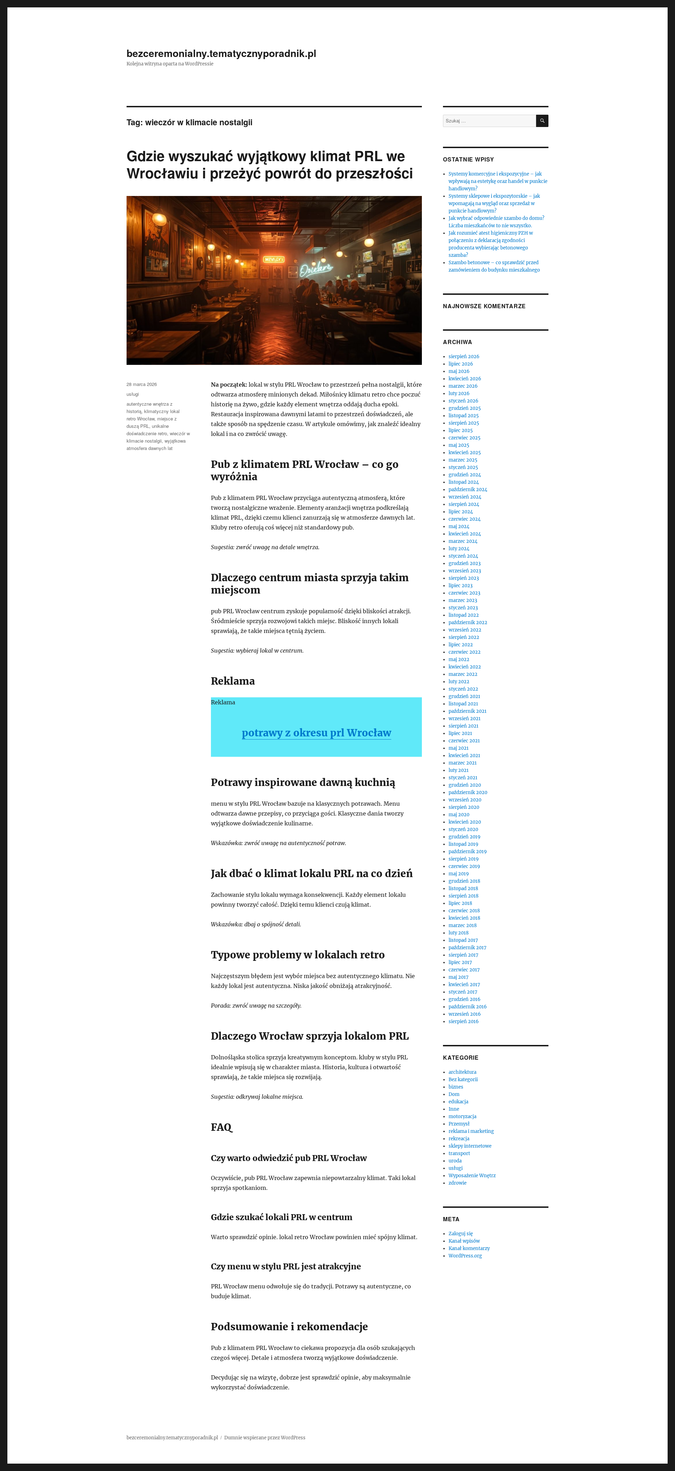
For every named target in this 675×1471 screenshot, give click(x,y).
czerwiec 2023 (464, 593)
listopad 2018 (463, 889)
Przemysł (459, 1124)
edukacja (458, 1102)
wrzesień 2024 (465, 497)
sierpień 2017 (463, 955)
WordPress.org (465, 1256)
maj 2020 (459, 815)
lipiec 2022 (461, 645)
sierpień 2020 (464, 807)
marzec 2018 (463, 925)
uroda (455, 1161)
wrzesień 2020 (465, 800)
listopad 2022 (464, 615)
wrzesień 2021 (465, 719)
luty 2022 (459, 682)
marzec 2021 (463, 763)
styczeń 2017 (463, 992)
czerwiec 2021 (464, 741)
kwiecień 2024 (465, 534)
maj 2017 (459, 977)
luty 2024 (459, 549)
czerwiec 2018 (464, 911)
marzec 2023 (463, 600)
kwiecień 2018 (464, 918)
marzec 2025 (463, 460)
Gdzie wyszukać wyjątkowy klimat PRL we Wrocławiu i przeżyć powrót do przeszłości (270, 164)
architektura (462, 1072)
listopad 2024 (464, 482)
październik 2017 (468, 948)
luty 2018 (459, 933)
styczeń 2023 (463, 608)
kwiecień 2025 (465, 453)
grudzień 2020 (465, 785)
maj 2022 (459, 659)
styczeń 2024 (463, 556)
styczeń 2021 (463, 778)
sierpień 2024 (464, 504)
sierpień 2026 (464, 357)
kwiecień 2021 (464, 756)
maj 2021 (459, 748)
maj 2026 (459, 371)
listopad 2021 (463, 704)
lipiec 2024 (461, 512)
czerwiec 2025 (465, 438)
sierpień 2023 (464, 578)
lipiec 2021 (460, 733)
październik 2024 (468, 490)
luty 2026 (459, 394)
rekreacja (459, 1139)
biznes (456, 1087)
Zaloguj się (461, 1234)
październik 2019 (468, 852)
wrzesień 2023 (465, 571)
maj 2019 (459, 874)
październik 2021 (468, 711)
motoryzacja (462, 1117)
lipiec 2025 (461, 430)
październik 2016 (468, 1007)
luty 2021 (459, 770)
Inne (454, 1109)
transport (459, 1153)
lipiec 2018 (460, 903)
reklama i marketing (471, 1131)
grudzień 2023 (465, 563)
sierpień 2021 (463, 726)
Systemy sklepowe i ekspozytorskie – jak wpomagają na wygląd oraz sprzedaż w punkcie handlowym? (494, 203)
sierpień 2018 (463, 896)
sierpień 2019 (464, 859)
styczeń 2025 (463, 467)
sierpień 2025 (464, 423)
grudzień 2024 (465, 475)
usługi (133, 394)
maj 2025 (459, 445)
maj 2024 (459, 527)
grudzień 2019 (465, 837)
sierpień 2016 (464, 1022)
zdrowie (458, 1183)
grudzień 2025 (465, 408)
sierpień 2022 (464, 637)
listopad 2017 (463, 940)
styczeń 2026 (463, 401)
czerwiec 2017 (464, 970)
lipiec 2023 (460, 586)
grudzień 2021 (464, 696)
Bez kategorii (463, 1080)
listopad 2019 (463, 844)
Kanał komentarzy (469, 1248)
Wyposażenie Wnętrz (472, 1176)
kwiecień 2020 (465, 822)
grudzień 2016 (465, 999)
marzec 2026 (463, 386)
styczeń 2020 (463, 829)
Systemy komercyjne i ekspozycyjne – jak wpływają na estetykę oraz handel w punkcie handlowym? (498, 181)
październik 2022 (468, 623)
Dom (454, 1094)
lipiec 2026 (461, 364)
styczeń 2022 (463, 689)
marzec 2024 (463, 541)
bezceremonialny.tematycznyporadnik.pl (221, 53)
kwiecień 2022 (465, 667)
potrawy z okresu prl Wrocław (316, 733)
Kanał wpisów (464, 1241)
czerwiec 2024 (465, 519)
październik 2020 (468, 792)
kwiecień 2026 (465, 379)
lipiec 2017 (460, 962)
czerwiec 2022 (465, 652)
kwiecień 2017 (464, 985)
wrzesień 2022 (465, 630)
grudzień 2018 (464, 881)
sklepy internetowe (470, 1146)
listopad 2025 (464, 416)
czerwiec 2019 (464, 866)
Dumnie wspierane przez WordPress (265, 1438)
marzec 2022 (463, 674)
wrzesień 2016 (465, 1014)
